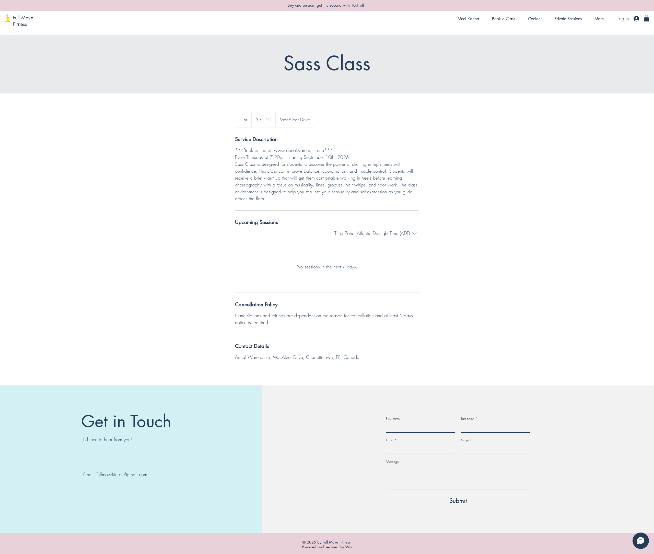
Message (392, 461)
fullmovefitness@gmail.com (122, 474)
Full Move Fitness (23, 21)
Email (391, 440)
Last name (469, 418)
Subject (466, 440)
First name (394, 418)
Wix (348, 547)
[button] (646, 18)
